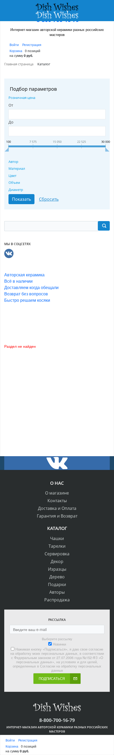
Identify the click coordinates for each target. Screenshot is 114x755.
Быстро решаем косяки (27, 300)
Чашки (57, 538)
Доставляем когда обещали (31, 287)
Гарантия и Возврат (57, 516)
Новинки (59, 644)
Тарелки (57, 546)
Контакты (57, 501)
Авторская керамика (24, 275)
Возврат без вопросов (26, 294)
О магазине (57, 493)
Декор (57, 561)
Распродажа (57, 600)
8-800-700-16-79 (57, 720)
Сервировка (57, 554)
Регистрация (31, 44)
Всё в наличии (18, 281)
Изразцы (57, 569)
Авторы (57, 592)
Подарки (57, 584)
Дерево (57, 577)
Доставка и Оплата (57, 508)
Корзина (16, 50)
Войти (15, 44)
